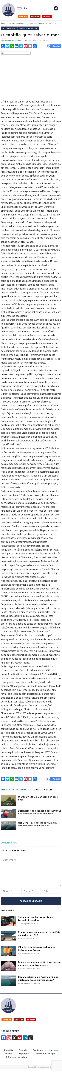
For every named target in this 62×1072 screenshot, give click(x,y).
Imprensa (53, 1050)
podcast (31, 1020)
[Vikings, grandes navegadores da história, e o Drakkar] (8, 951)
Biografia (8, 1050)
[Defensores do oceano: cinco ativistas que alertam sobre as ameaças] (8, 813)
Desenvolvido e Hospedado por (41, 1067)
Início (3, 24)
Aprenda (23, 16)
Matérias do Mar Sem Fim (39, 24)
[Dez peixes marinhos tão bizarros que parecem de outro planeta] (8, 966)
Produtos (38, 1050)
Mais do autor (43, 790)
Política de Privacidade (15, 1057)
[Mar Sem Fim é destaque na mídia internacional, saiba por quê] (8, 825)
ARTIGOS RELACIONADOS (15, 790)
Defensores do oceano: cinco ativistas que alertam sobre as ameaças (39, 812)
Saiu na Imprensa (16, 24)
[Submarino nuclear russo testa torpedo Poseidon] (8, 921)
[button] (56, 8)
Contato (7, 1053)
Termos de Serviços (44, 1053)
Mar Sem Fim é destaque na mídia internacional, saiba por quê (37, 824)
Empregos (23, 1053)
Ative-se (35, 16)
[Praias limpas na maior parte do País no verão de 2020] (8, 936)
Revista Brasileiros (13, 41)
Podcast (47, 16)
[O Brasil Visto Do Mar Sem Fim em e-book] (8, 800)
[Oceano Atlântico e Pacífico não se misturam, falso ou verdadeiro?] (8, 980)
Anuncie (23, 1050)
